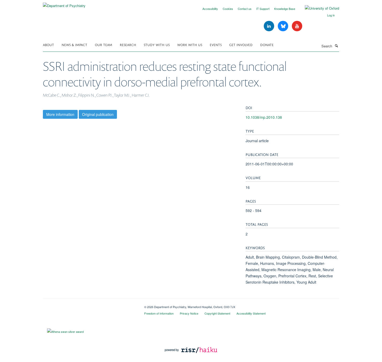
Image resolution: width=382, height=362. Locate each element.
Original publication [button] (98, 114)
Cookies (228, 9)
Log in (331, 15)
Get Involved (241, 44)
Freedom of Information (159, 313)
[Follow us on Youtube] (297, 26)
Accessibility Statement (251, 313)
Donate (267, 44)
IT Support (262, 9)
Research (128, 44)
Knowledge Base (284, 9)
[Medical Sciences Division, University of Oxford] (89, 305)
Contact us (245, 9)
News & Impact (74, 44)
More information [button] (60, 114)
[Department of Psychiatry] (64, 3)
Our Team (103, 44)
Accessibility (210, 9)
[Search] (336, 45)
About (48, 44)
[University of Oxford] (318, 8)
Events (216, 44)
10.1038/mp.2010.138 (264, 117)
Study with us (157, 44)
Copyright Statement (217, 313)
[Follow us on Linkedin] (269, 26)
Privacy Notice (189, 313)
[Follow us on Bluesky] (283, 26)
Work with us (189, 44)
